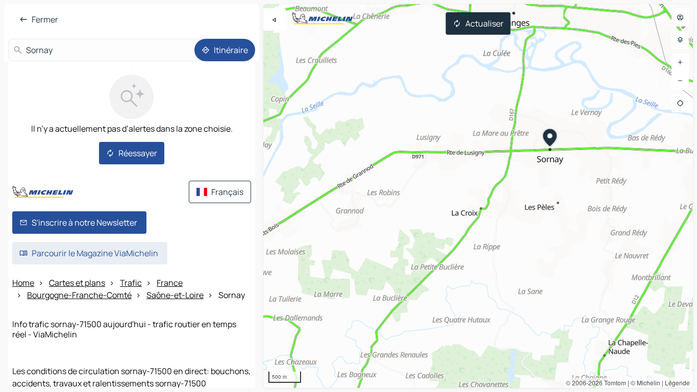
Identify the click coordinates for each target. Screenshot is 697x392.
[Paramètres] (680, 40)
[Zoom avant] (680, 62)
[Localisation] (680, 103)
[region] (478, 196)
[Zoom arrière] (680, 80)
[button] (550, 139)
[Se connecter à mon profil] (680, 17)
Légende (677, 382)
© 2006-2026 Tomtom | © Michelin (613, 382)
